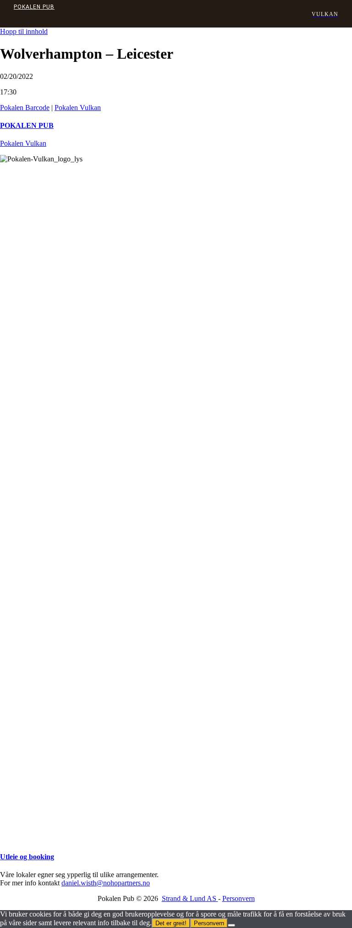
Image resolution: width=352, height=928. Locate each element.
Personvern (238, 898)
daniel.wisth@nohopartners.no (105, 883)
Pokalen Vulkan (78, 107)
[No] (231, 925)
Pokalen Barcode (25, 107)
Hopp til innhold (24, 31)
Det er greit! (171, 923)
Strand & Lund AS (190, 898)
